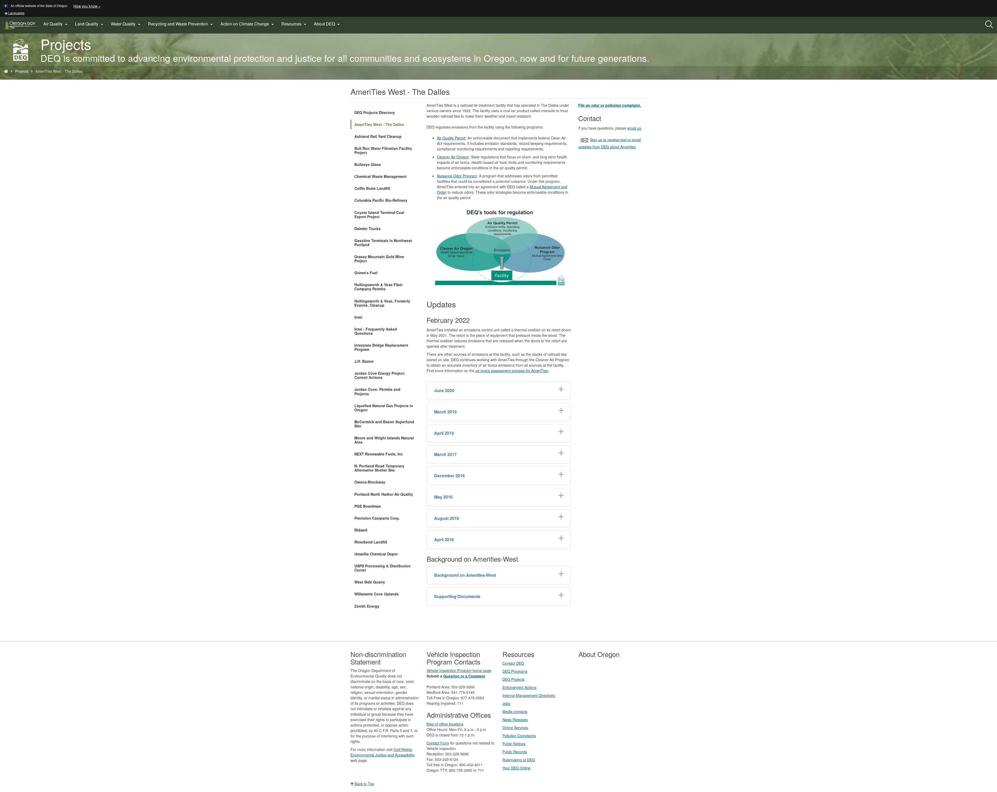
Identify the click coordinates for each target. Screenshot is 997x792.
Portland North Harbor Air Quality (383, 494)
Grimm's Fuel (366, 272)
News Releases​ (515, 719)
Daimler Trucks (367, 228)
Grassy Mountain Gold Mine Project (379, 258)
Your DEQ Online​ (516, 767)
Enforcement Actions (519, 687)
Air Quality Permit (451, 137)
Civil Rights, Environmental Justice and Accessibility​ (383, 752)
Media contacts (514, 711)
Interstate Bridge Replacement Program (381, 347)
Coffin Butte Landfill (372, 188)
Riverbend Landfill (370, 542)
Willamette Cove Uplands (376, 593)
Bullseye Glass (367, 164)
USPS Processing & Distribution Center (382, 568)
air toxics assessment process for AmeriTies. (512, 370)
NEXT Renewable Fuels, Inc (378, 454)
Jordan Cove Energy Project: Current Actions (379, 375)
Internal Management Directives (529, 695)
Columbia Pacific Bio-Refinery (380, 200)
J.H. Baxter (364, 361)
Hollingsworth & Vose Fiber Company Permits (378, 286)
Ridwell (360, 530)
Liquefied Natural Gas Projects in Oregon (383, 407)
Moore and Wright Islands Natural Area (384, 440)
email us (634, 128)
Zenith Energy (366, 606)
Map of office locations (445, 724)
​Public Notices (514, 743)
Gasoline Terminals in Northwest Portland (383, 242)
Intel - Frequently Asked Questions (375, 331)
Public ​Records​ (514, 751)
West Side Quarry (369, 582)
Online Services (515, 727)
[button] (14, 13)
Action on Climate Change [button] (247, 24)
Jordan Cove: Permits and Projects (377, 391)
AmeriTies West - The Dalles (379, 124)
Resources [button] (294, 24)
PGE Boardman (367, 506)
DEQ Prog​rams (514, 671)
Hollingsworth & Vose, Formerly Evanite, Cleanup (382, 303)
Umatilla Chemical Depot (376, 553)
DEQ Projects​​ (513, 679)
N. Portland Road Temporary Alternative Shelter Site (379, 468)
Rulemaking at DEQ (518, 759)
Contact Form (438, 743)
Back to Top (364, 783)
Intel (358, 317)
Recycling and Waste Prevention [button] (181, 24)
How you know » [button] (86, 6)
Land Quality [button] (90, 24)
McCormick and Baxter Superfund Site (384, 423)
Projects (21, 71)
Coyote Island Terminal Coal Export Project (379, 214)
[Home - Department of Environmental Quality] (6, 71)
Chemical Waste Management (380, 176)
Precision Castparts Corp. (377, 518)
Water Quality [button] (126, 24)
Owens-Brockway (369, 482)
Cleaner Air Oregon (453, 156)
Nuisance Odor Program (457, 175)
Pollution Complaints (519, 735)
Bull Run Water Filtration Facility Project (383, 150)
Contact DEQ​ (513, 663)
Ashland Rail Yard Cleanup (378, 136)
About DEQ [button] (327, 24)
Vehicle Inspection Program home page (459, 670)
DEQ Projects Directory (374, 112)
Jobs (506, 703)
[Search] (989, 24)
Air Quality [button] (56, 24)
